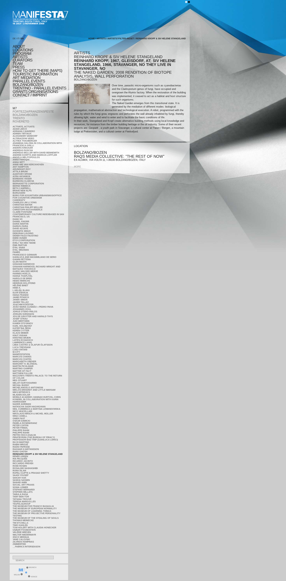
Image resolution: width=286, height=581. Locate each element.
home (91, 38)
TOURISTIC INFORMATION (35, 74)
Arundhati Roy (22, 169)
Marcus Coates (22, 359)
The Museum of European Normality (35, 508)
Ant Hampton (21, 167)
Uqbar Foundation (24, 530)
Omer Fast (19, 418)
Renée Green (20, 456)
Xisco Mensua (21, 537)
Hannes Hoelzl (22, 273)
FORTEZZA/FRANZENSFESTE (33, 111)
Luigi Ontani (20, 349)
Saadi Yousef (21, 475)
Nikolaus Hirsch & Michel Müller (33, 413)
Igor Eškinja (20, 292)
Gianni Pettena (22, 259)
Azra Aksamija (21, 176)
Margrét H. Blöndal (25, 364)
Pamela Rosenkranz (25, 423)
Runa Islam (19, 470)
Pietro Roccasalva (24, 435)
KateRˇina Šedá (22, 328)
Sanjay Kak (19, 478)
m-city (16, 352)
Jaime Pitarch (21, 297)
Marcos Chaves (22, 356)
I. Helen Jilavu (21, 290)
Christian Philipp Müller (28, 207)
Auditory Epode (22, 174)
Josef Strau (20, 319)
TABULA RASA (20, 494)
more (77, 166)
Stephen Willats (22, 492)
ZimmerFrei (19, 544)
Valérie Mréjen (22, 532)
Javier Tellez (21, 302)
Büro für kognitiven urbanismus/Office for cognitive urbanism (37, 196)
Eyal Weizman (21, 250)
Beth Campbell (22, 188)
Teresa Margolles (24, 501)
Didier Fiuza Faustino (25, 235)
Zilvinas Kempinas (23, 542)
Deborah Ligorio (23, 233)
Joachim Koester (23, 304)
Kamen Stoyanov (23, 323)
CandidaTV (19, 200)
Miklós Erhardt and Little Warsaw (34, 390)
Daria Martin (20, 224)
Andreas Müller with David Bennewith (36, 152)
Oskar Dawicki (21, 421)
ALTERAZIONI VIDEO (23, 138)
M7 (15, 108)
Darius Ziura (20, 226)
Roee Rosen (20, 466)
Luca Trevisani (22, 347)
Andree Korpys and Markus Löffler (35, 155)
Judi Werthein (21, 321)
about (19, 46)
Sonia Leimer (20, 487)
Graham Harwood (24, 264)
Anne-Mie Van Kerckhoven (28, 164)
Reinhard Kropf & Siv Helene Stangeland (38, 454)
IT (18, 38)
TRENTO (19, 118)
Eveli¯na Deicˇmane (24, 243)
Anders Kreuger (23, 148)
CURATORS (22, 60)
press (19, 67)
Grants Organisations (35, 91)
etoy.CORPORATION (24, 240)
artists (20, 56)
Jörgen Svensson (23, 314)
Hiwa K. (17, 288)
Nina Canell (20, 416)
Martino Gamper (23, 368)
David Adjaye (20, 228)
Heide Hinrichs (21, 281)
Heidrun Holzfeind (24, 283)
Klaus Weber (20, 333)
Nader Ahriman (22, 404)
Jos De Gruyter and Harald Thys (33, 316)
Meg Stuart (20, 380)
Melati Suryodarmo (25, 383)
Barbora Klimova (23, 181)
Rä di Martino (21, 442)
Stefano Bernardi (24, 489)
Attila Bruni (20, 171)
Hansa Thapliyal (23, 276)
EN (22, 38)
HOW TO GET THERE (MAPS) (37, 70)
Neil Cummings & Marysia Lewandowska (36, 409)
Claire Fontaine (22, 212)
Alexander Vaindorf (25, 136)
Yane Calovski (21, 539)
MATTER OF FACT (22, 371)
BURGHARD (19, 193)
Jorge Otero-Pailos (25, 311)
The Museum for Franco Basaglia (33, 506)
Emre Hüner (20, 238)
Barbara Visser (22, 179)
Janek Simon (20, 299)
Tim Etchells (20, 523)
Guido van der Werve (25, 271)
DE (14, 38)
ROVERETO (21, 121)
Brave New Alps (22, 190)
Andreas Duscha (23, 150)
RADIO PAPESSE (21, 447)
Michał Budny (21, 385)
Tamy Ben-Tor (21, 496)
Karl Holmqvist (22, 326)
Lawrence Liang (22, 342)
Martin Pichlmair (23, 366)
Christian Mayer (22, 205)
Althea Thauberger (25, 141)
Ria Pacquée (20, 459)
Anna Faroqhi (21, 159)
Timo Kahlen (20, 525)
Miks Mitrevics (21, 392)
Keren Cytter (21, 330)
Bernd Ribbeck (22, 186)
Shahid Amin (20, 482)
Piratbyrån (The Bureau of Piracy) (34, 437)
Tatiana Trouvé (22, 499)
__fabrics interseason (26, 546)
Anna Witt (19, 162)
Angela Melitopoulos (26, 157)
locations (23, 50)
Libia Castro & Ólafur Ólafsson (33, 345)
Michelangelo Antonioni (28, 387)
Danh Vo (18, 219)
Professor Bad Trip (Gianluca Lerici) (35, 439)
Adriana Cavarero (24, 131)
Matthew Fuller (22, 373)
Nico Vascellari (22, 411)
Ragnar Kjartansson (26, 449)
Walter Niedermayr (24, 535)
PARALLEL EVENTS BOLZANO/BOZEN (29, 82)
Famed (16, 252)
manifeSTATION (21, 354)
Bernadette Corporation (28, 183)
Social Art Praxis (23, 485)
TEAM (18, 63)
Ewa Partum (20, 245)
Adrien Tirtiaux (22, 133)
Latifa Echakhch (23, 340)
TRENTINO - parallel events (39, 88)
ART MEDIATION (26, 77)
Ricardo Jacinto (23, 461)
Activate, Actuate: (24, 126)
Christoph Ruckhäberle (27, 209)
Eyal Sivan (19, 247)
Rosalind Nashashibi (25, 468)
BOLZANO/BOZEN (25, 114)
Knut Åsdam (20, 335)
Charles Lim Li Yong (25, 202)
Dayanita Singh (22, 231)
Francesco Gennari (25, 255)
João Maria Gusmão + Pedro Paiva (33, 307)
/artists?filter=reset (120, 38)
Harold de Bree (22, 278)
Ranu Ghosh (20, 451)
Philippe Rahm (21, 430)
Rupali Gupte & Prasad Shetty (31, 473)
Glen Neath (19, 262)
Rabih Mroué (20, 444)
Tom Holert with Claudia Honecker (34, 527)
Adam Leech (20, 129)
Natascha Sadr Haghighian (29, 406)
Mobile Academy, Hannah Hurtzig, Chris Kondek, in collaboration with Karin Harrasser (37, 399)
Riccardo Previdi (23, 463)
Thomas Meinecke (23, 520)
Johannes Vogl (22, 309)
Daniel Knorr (21, 221)
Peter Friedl (20, 428)
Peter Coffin (20, 425)
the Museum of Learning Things (32, 511)
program (22, 53)
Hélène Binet (20, 285)
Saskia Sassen (21, 480)
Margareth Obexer (24, 361)
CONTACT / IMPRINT (30, 95)
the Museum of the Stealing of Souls (36, 518)
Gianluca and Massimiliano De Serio (34, 257)
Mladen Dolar (21, 395)
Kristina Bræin (22, 338)
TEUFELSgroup (21, 504)
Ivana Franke (21, 295)
